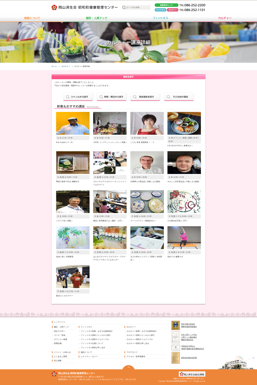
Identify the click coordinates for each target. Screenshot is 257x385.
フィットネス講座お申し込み (93, 348)
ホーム (54, 66)
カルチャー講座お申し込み (138, 343)
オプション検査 (60, 339)
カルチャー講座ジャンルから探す (141, 335)
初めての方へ (59, 331)
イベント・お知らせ (62, 352)
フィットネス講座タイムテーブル (95, 339)
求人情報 (57, 361)
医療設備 (58, 343)
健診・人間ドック (61, 327)
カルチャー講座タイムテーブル (140, 339)
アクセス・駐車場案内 (135, 357)
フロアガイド (132, 352)
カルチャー (65, 66)
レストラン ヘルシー (89, 357)
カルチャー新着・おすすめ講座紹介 (142, 331)
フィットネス (86, 327)
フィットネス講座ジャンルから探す (96, 335)
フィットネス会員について (92, 343)
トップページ (59, 322)
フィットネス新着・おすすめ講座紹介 (97, 331)
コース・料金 (59, 335)
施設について (86, 352)
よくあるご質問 (60, 357)
